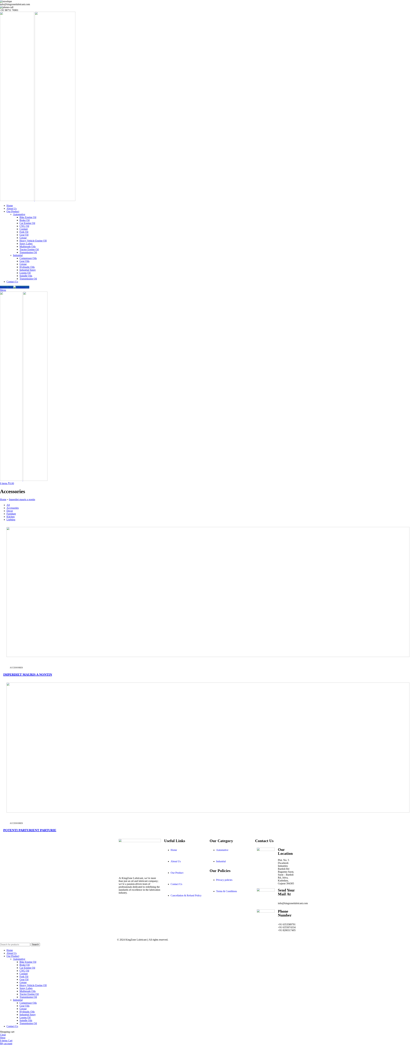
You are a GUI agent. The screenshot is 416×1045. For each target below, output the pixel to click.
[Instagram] (131, 902)
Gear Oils (24, 261)
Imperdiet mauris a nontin (22, 499)
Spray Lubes (26, 243)
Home (3, 499)
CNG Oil (24, 226)
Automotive (19, 214)
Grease (23, 237)
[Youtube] (140, 902)
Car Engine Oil (27, 223)
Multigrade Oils (28, 246)
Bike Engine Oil (28, 217)
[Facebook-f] (123, 902)
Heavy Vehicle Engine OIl (33, 240)
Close (3, 1034)
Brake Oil (25, 220)
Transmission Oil (28, 252)
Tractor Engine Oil (29, 249)
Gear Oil (24, 234)
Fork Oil (24, 232)
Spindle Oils (26, 275)
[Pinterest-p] (149, 902)
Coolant (24, 229)
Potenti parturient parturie (29, 830)
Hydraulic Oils (27, 267)
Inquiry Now (6, 287)
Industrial (18, 255)
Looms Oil (25, 272)
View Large (410, 525)
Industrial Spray (28, 270)
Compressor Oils (28, 258)
